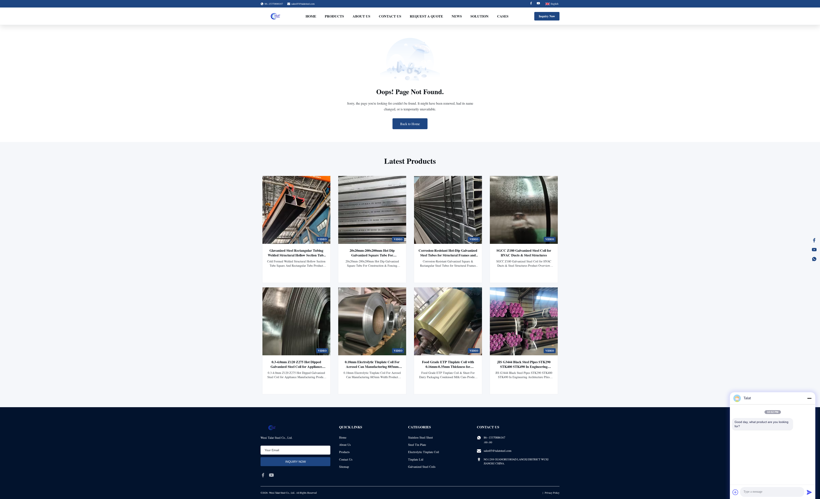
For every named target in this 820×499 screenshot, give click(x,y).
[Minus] (809, 398)
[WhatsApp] (814, 259)
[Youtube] (538, 3)
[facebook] (263, 475)
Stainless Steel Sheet (420, 437)
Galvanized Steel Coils (421, 467)
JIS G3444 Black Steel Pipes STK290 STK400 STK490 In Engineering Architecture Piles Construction (524, 366)
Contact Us (390, 16)
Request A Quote (426, 16)
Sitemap (344, 467)
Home (311, 16)
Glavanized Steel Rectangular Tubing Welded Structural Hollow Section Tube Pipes (296, 255)
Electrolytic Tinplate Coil (423, 452)
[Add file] (735, 492)
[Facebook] (531, 3)
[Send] (809, 492)
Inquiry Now (547, 16)
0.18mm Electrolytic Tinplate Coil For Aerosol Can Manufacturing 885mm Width (372, 366)
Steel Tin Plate (417, 445)
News (457, 16)
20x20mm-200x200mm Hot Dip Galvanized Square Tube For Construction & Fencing (372, 255)
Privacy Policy (552, 492)
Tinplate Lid (415, 459)
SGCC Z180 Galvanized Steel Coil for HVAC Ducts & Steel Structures (523, 253)
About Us (361, 16)
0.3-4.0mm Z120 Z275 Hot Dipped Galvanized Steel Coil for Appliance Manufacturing (296, 366)
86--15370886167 (494, 437)
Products (334, 16)
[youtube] (271, 475)
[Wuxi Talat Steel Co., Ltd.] (275, 16)
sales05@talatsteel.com (303, 3)
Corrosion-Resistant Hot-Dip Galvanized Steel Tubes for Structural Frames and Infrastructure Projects (448, 255)
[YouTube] (814, 249)
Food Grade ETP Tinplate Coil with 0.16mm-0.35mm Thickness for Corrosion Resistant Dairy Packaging (448, 366)
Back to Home (410, 123)
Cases (502, 16)
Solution (479, 16)
